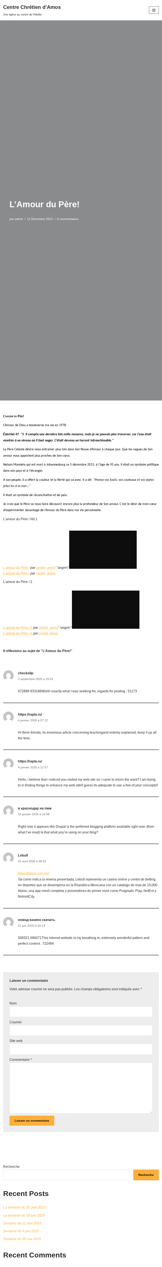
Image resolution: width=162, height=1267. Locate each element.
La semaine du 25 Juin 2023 (24, 1207)
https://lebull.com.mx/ (33, 873)
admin (19, 219)
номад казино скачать (36, 920)
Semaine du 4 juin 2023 (21, 1231)
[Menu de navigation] (154, 10)
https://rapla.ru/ (30, 714)
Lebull (23, 855)
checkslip (25, 673)
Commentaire (20, 1059)
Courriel (15, 1022)
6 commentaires (67, 219)
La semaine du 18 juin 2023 (24, 1215)
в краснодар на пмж (34, 808)
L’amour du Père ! (16, 567)
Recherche (11, 1166)
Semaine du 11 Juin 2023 (22, 1223)
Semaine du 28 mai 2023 (22, 1239)
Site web (16, 1041)
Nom (13, 1003)
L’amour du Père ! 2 (17, 627)
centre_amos (45, 567)
